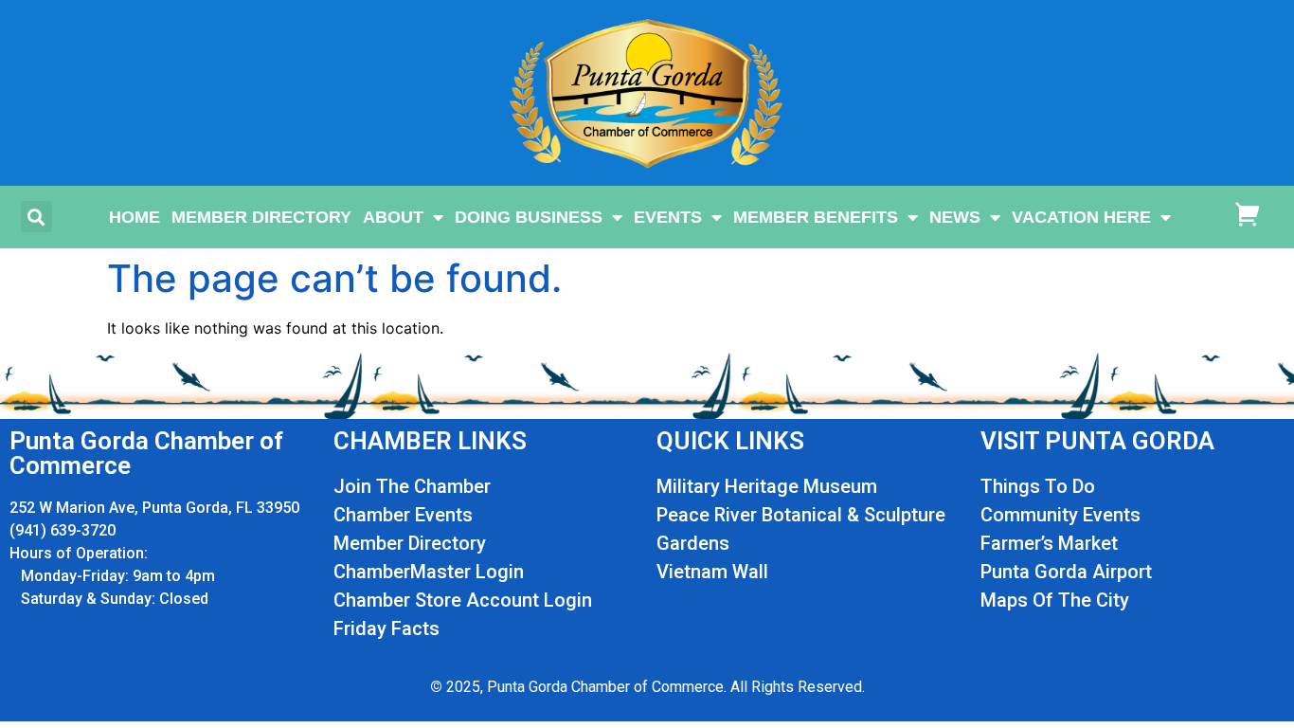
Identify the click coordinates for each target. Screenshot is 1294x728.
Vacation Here (1081, 217)
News (954, 217)
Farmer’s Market (1049, 543)
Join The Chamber (412, 486)
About (393, 217)
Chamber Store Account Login (462, 600)
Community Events (1060, 514)
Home (134, 217)
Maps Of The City (1054, 600)
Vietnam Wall (712, 571)
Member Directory (261, 217)
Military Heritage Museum (766, 486)
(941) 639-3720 (62, 530)
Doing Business (528, 217)
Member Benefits (815, 217)
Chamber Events (403, 514)
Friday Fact (381, 628)
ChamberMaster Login (428, 571)
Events (668, 217)
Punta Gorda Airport (1066, 571)
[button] (36, 216)
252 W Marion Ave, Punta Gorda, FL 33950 (154, 508)
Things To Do (1037, 486)
